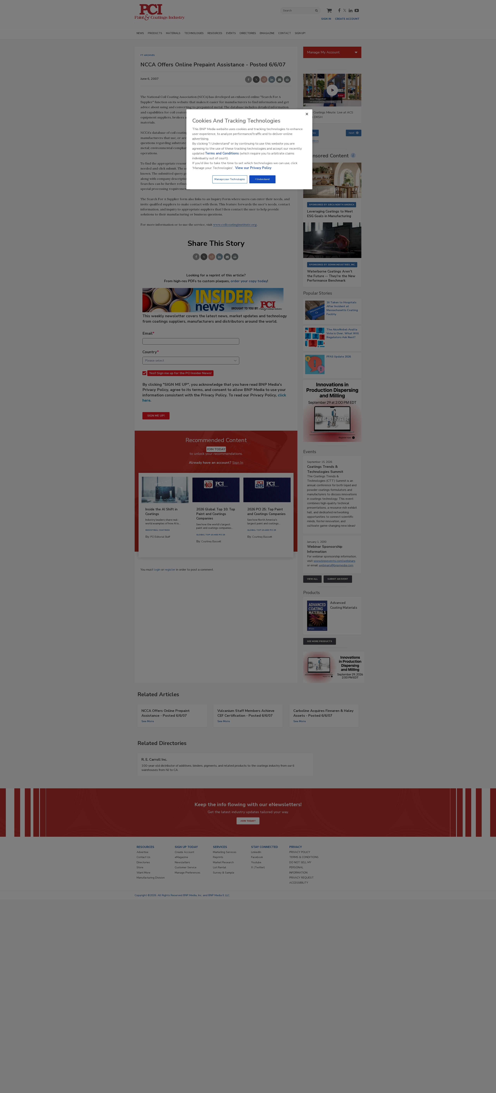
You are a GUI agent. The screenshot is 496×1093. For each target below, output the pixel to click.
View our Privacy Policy (253, 168)
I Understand (262, 179)
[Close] (307, 114)
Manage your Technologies (229, 179)
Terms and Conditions (222, 153)
